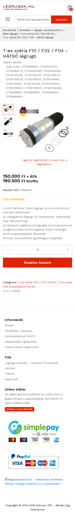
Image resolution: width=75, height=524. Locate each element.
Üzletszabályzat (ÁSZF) (20, 336)
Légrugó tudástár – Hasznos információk (31, 362)
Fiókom (9, 373)
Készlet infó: (11, 189)
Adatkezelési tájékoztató (21, 341)
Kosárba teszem (37, 262)
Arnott (17, 62)
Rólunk (9, 325)
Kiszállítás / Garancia (18, 330)
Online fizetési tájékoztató (22, 347)
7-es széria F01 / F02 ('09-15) (37, 282)
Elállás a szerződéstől (19, 409)
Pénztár (10, 368)
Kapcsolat (11, 379)
